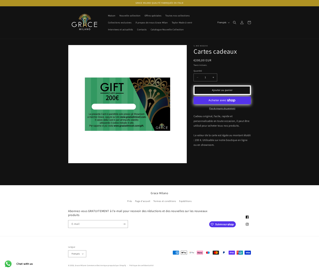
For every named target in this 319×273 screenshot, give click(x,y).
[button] (234, 22)
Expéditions (185, 201)
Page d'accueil (142, 201)
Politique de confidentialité (141, 265)
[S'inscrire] (124, 224)
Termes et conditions (164, 201)
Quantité (198, 70)
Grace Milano (80, 265)
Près (129, 201)
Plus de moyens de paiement (222, 108)
